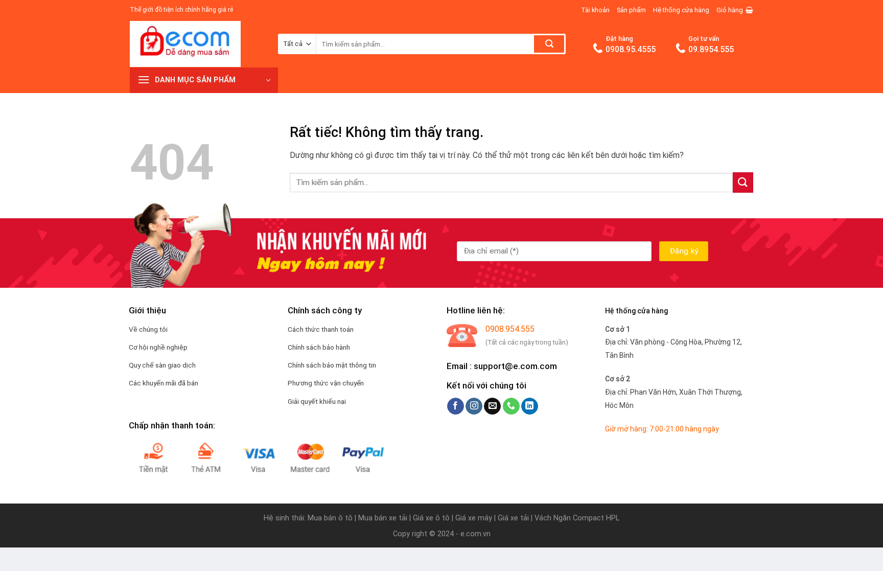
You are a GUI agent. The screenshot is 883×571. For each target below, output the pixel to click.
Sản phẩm (631, 10)
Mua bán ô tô (330, 518)
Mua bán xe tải (382, 518)
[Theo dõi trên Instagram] (474, 406)
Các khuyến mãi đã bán (163, 383)
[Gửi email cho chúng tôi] (492, 406)
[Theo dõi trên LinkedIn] (529, 406)
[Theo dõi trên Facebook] (455, 406)
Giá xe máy (474, 518)
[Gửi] (549, 44)
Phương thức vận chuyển (326, 383)
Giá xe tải (513, 518)
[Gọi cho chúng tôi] (511, 406)
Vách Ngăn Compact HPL (577, 518)
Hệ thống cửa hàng (681, 10)
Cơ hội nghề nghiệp (158, 347)
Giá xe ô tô (431, 518)
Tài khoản (595, 10)
